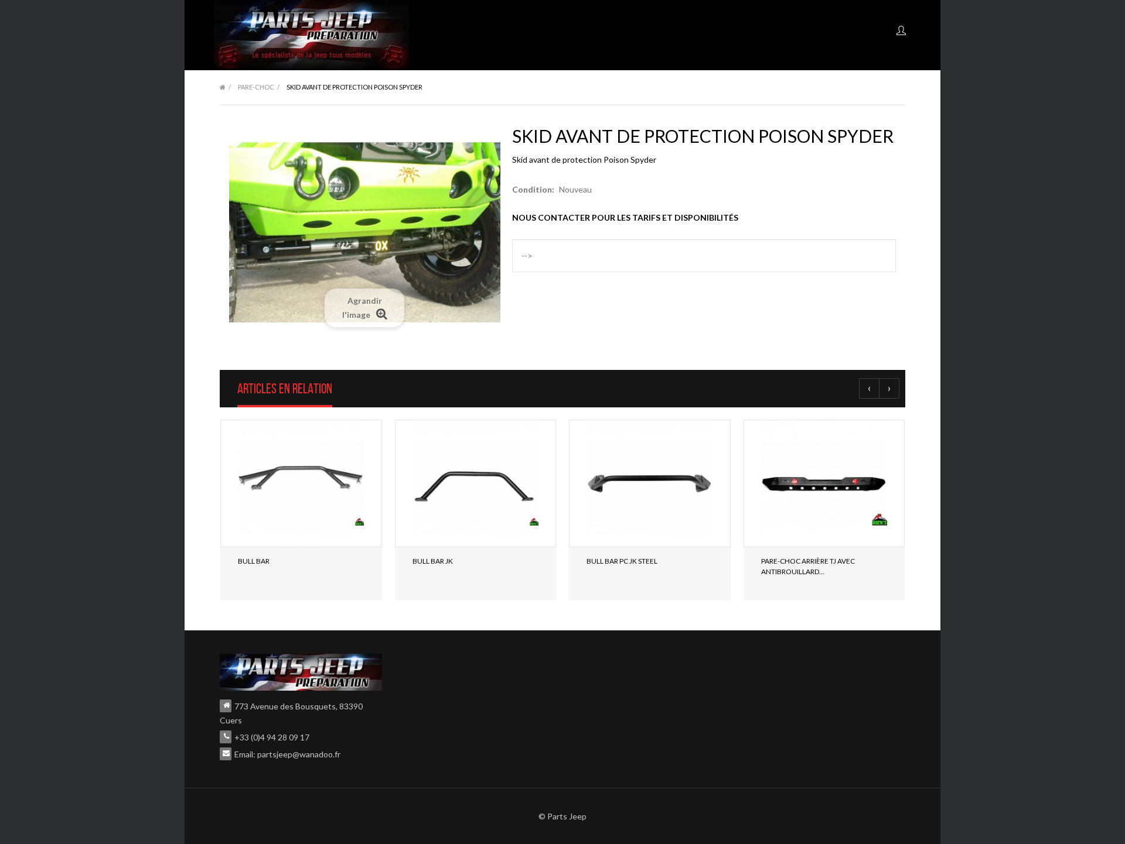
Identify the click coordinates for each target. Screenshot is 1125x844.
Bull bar (254, 561)
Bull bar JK (432, 561)
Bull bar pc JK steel (622, 561)
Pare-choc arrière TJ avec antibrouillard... (808, 566)
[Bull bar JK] (476, 483)
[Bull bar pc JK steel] (650, 483)
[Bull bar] (301, 483)
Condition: (533, 189)
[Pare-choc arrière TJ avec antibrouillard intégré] (824, 483)
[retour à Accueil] (223, 87)
